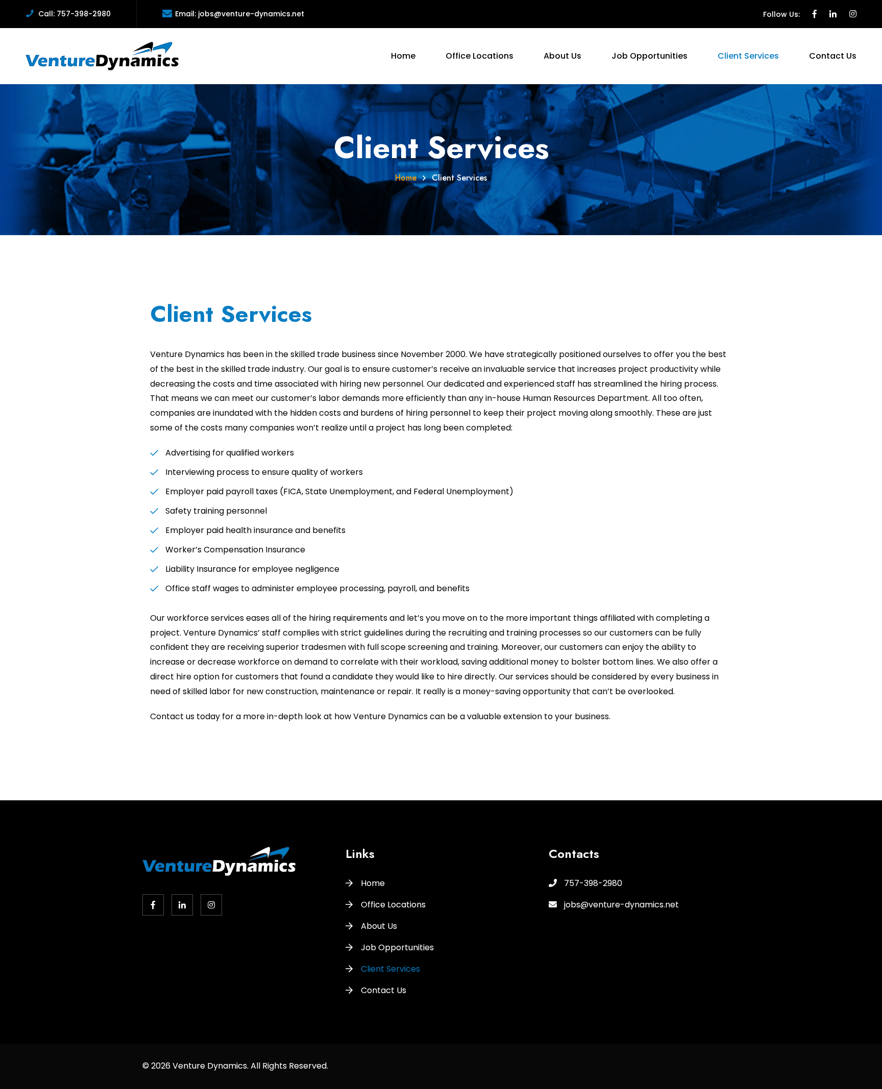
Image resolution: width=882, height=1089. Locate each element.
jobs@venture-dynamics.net (251, 14)
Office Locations (479, 56)
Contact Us (832, 56)
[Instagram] (852, 14)
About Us (562, 56)
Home (403, 56)
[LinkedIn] (833, 14)
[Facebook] (815, 14)
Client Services (748, 56)
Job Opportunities (649, 56)
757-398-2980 (84, 14)
